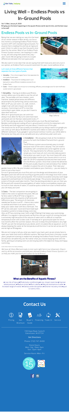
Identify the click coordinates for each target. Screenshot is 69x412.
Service (57, 320)
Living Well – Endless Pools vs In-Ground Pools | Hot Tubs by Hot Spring (11, 3)
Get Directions (34, 337)
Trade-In (48, 320)
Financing (39, 320)
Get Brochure (21, 321)
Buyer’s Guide (30, 321)
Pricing (11, 320)
